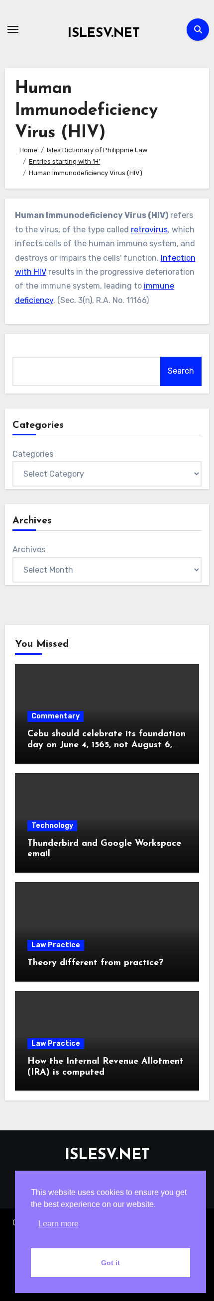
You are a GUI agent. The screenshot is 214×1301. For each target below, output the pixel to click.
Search (181, 371)
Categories (32, 454)
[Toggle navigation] (13, 29)
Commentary (55, 716)
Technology (52, 825)
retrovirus (149, 229)
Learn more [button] (58, 1223)
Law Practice (55, 945)
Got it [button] (110, 1263)
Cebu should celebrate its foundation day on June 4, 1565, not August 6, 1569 (106, 745)
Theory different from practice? (95, 963)
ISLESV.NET (104, 33)
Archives (28, 549)
